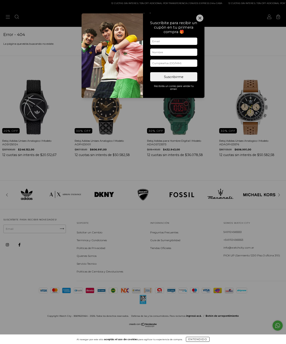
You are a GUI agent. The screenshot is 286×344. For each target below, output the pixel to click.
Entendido (197, 339)
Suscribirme (173, 77)
